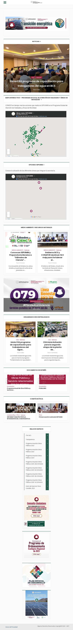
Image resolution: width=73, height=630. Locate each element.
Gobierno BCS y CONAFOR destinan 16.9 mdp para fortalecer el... (52, 256)
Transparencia (30, 439)
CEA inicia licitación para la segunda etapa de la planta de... (52, 346)
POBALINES (42, 388)
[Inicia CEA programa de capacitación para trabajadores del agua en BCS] (36, 68)
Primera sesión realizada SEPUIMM (50, 417)
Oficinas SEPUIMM (36, 165)
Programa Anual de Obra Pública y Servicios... (18, 389)
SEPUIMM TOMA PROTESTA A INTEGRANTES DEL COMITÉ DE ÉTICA (18, 418)
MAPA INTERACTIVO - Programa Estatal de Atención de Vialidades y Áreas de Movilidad (36, 99)
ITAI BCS (28, 435)
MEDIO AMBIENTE (17, 250)
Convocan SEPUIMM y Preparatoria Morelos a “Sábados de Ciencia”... (20, 256)
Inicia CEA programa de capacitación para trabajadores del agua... (20, 346)
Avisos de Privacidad (11, 627)
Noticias (35, 41)
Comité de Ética (11, 415)
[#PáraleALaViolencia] (36, 295)
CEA (33, 77)
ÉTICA (18, 415)
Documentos (10, 386)
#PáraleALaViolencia (36, 301)
